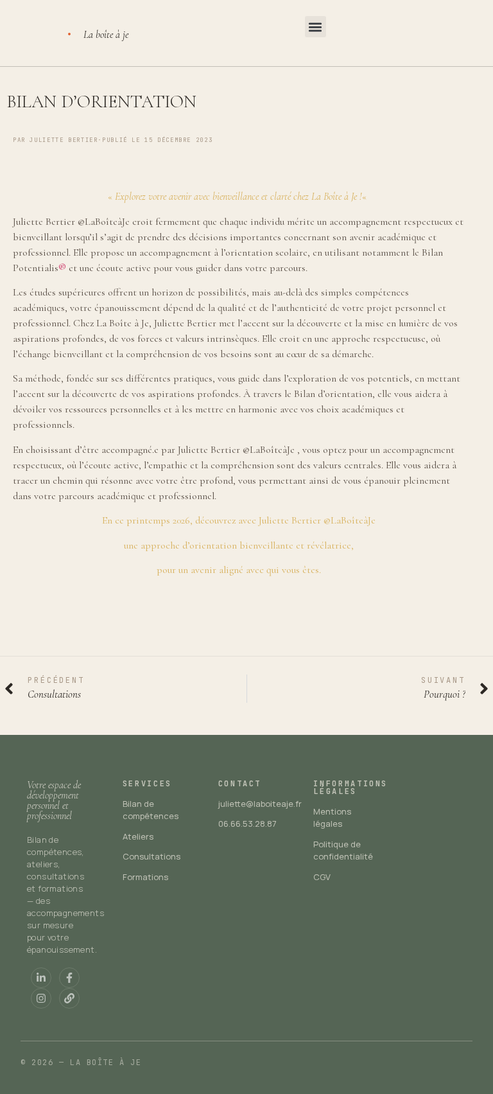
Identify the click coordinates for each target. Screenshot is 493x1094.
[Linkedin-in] (41, 977)
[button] (315, 26)
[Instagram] (41, 998)
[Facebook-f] (69, 977)
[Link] (69, 998)
